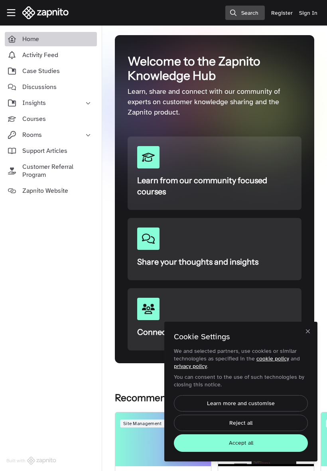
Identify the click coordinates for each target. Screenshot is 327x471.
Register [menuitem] (282, 13)
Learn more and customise (241, 403)
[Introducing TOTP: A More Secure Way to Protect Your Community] (163, 439)
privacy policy (190, 366)
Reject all (240, 423)
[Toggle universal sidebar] (11, 13)
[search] (245, 13)
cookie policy (272, 358)
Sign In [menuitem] (308, 13)
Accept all (241, 442)
